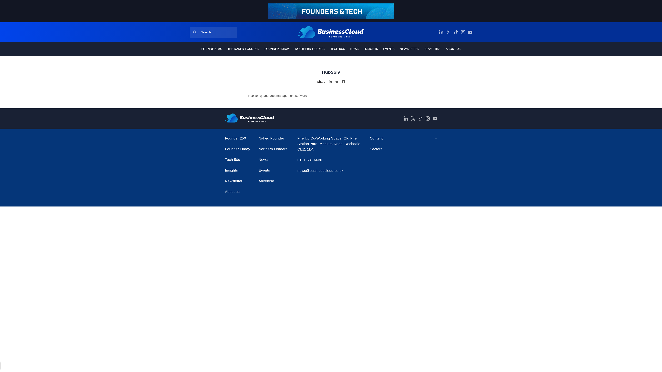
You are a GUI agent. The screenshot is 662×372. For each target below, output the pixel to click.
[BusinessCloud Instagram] (463, 32)
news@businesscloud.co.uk (320, 171)
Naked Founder (271, 138)
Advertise (432, 49)
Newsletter (409, 49)
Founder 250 (211, 49)
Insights (371, 49)
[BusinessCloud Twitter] (449, 32)
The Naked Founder (243, 49)
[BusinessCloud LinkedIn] (441, 32)
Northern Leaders (310, 49)
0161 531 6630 (309, 160)
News (354, 49)
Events (389, 49)
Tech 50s (337, 49)
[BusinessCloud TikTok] (456, 32)
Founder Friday (277, 49)
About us (453, 49)
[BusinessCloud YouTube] (470, 32)
